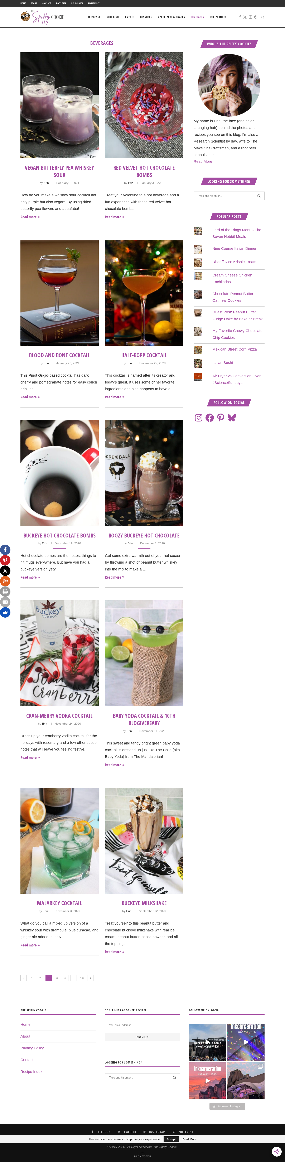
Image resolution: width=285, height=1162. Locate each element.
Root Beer (61, 3)
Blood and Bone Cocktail (59, 355)
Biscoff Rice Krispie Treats (234, 262)
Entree (129, 17)
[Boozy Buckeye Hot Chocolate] (144, 473)
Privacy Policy (32, 1048)
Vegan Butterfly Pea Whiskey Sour (59, 171)
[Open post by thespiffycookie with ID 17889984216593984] (246, 1080)
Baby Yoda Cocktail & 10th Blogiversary (144, 719)
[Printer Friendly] (5, 591)
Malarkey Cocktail (59, 903)
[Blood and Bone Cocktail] (59, 293)
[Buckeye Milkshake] (144, 841)
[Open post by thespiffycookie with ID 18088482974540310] (207, 1042)
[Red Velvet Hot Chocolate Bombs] (144, 105)
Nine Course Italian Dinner (234, 248)
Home (23, 3)
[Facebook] (240, 17)
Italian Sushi (222, 363)
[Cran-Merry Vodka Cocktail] (59, 653)
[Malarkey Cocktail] (59, 841)
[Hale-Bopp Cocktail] (144, 293)
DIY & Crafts (77, 3)
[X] (5, 570)
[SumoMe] (5, 612)
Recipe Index (94, 3)
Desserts (146, 17)
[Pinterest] (255, 17)
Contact (46, 3)
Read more (28, 216)
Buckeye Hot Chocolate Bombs (59, 535)
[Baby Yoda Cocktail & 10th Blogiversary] (144, 653)
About (34, 3)
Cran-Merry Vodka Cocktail (59, 715)
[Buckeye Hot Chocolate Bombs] (59, 473)
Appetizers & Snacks (171, 17)
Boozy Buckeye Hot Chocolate (144, 535)
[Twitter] (245, 17)
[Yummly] (5, 581)
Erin (46, 182)
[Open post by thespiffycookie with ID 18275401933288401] (207, 1080)
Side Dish (113, 17)
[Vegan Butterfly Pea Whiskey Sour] (59, 105)
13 (82, 978)
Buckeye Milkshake (144, 903)
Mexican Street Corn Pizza (234, 349)
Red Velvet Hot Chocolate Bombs (144, 171)
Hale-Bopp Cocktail (144, 355)
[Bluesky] (232, 418)
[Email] (5, 602)
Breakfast (94, 17)
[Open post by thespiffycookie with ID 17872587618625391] (246, 1042)
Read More (203, 161)
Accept (171, 1139)
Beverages (197, 17)
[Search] (262, 17)
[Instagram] (250, 17)
